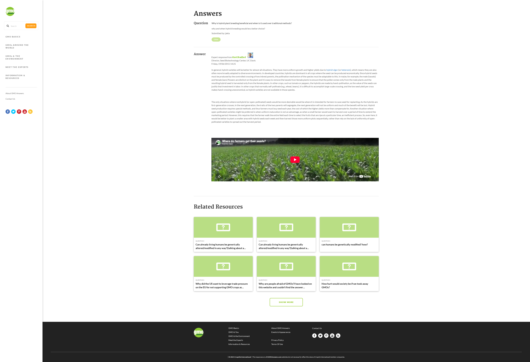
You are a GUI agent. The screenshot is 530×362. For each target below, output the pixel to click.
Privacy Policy (277, 340)
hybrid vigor (332, 70)
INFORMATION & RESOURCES (15, 76)
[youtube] (24, 111)
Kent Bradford (239, 57)
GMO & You (233, 332)
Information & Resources (239, 344)
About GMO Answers (15, 93)
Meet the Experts (235, 340)
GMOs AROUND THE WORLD (17, 46)
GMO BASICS (13, 36)
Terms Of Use (277, 344)
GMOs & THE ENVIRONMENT (14, 57)
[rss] (30, 111)
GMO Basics (233, 328)
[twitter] (13, 111)
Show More (286, 302)
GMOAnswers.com (274, 357)
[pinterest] (19, 111)
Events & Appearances (280, 332)
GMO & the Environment (239, 336)
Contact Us (10, 99)
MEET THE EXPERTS (17, 67)
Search (31, 26)
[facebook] (8, 111)
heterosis (345, 70)
